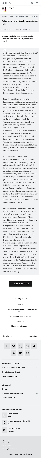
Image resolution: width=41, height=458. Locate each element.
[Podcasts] (28, 353)
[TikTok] (34, 346)
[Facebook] (7, 346)
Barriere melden (7, 446)
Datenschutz (5, 443)
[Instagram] (28, 346)
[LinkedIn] (14, 353)
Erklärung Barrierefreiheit (10, 449)
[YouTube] (21, 353)
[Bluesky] (14, 346)
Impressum (5, 440)
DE (3, 3)
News (11, 16)
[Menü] (37, 3)
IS (37, 53)
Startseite (4, 16)
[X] (21, 346)
